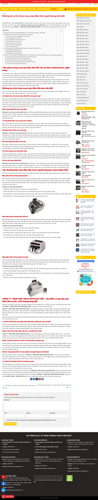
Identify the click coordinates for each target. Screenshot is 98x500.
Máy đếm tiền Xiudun (83, 71)
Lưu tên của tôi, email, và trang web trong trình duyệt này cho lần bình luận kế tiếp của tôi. (31, 420)
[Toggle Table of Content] (60, 30)
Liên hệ (60, 9)
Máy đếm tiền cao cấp (83, 24)
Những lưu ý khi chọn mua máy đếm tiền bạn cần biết (18, 34)
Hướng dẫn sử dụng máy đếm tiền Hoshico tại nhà (87, 239)
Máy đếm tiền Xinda (82, 68)
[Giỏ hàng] (95, 3)
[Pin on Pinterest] (39, 379)
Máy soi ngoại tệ (81, 91)
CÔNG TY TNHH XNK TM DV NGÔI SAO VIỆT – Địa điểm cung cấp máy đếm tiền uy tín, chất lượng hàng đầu (33, 55)
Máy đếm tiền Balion (83, 32)
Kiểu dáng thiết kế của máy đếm (14, 38)
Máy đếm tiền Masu (82, 29)
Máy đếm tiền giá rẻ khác (84, 21)
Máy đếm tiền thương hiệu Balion (14, 49)
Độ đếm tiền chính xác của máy (14, 41)
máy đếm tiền (19, 23)
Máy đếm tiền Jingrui (83, 41)
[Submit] (90, 3)
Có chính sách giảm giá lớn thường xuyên (17, 63)
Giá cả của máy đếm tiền (12, 46)
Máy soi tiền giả (81, 94)
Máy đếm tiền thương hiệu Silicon (14, 51)
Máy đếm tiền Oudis (82, 62)
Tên (5, 413)
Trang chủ (4, 9)
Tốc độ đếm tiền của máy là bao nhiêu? (16, 39)
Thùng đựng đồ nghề (83, 97)
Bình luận (7, 400)
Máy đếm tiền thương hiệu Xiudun (15, 53)
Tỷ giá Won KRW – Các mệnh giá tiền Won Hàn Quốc (87, 212)
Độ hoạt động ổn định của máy (14, 43)
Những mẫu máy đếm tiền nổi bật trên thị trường (88, 244)
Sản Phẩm (31, 9)
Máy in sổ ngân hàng (83, 86)
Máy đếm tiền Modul (83, 59)
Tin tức (53, 9)
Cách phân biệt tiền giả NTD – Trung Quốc (87, 206)
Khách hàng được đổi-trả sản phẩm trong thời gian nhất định (21, 61)
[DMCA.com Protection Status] (69, 478)
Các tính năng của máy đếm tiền (14, 44)
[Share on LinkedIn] (42, 379)
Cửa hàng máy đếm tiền (43, 480)
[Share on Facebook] (31, 379)
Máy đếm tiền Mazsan (83, 53)
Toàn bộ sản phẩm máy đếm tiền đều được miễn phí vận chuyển (22, 56)
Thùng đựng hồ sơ (82, 100)
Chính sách (22, 9)
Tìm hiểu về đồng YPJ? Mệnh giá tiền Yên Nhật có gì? (87, 219)
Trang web (52, 413)
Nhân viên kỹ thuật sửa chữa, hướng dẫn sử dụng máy (19, 60)
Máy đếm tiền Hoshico (83, 18)
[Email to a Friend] (37, 379)
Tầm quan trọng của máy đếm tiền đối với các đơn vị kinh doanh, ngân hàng (24, 32)
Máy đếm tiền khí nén (83, 44)
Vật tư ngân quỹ (81, 103)
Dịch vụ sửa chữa (43, 9)
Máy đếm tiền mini (82, 56)
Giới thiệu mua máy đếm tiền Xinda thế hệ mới (87, 229)
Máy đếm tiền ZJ (81, 80)
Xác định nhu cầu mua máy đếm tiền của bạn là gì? (18, 36)
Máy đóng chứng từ (82, 83)
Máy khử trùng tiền (82, 88)
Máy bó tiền (80, 27)
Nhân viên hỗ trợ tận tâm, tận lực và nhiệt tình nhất (18, 58)
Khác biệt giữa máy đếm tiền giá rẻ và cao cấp (87, 224)
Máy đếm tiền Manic (82, 47)
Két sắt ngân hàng (82, 74)
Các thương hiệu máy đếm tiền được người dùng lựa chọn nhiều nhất (22, 48)
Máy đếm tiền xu (81, 77)
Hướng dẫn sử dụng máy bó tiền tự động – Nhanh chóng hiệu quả (87, 250)
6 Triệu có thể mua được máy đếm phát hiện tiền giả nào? (87, 201)
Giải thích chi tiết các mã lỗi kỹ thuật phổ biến (87, 234)
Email (29, 413)
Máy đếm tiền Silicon (83, 65)
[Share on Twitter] (34, 379)
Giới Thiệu (13, 9)
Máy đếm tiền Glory (82, 35)
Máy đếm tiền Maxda (83, 50)
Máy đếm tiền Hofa (82, 38)
